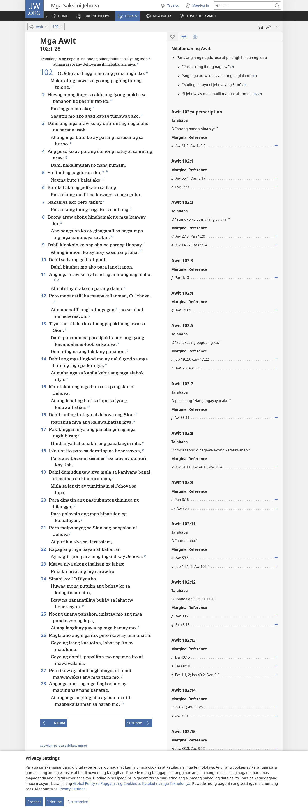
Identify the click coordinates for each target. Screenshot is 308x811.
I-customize (78, 801)
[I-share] (268, 27)
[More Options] (277, 27)
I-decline (54, 801)
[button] (93, 16)
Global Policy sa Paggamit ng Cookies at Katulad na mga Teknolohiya (131, 783)
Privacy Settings (71, 788)
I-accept (34, 801)
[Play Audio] (260, 27)
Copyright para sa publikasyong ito (63, 745)
